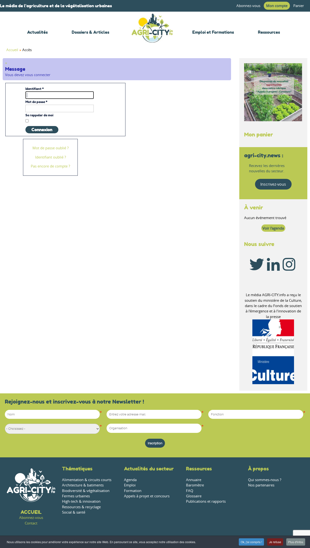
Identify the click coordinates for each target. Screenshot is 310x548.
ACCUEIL (31, 512)
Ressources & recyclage (81, 507)
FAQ (189, 490)
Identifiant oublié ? (50, 157)
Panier (298, 5)
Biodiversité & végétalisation (85, 490)
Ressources (199, 469)
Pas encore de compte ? (50, 166)
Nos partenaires (261, 485)
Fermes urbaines (76, 496)
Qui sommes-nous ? (264, 479)
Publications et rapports (206, 501)
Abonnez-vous (248, 5)
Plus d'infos (295, 542)
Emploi (130, 485)
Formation (132, 490)
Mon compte (276, 5)
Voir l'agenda (273, 228)
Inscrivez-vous (273, 184)
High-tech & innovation (81, 501)
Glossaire (194, 496)
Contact (31, 523)
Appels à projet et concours (147, 496)
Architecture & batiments (83, 485)
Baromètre (195, 485)
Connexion (41, 129)
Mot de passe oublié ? (50, 148)
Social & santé (73, 512)
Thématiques (77, 469)
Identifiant (34, 89)
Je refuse (275, 542)
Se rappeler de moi (39, 115)
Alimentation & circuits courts (86, 479)
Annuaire (193, 479)
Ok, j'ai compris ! (251, 542)
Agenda (130, 479)
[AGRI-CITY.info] (152, 36)
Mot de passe (36, 102)
